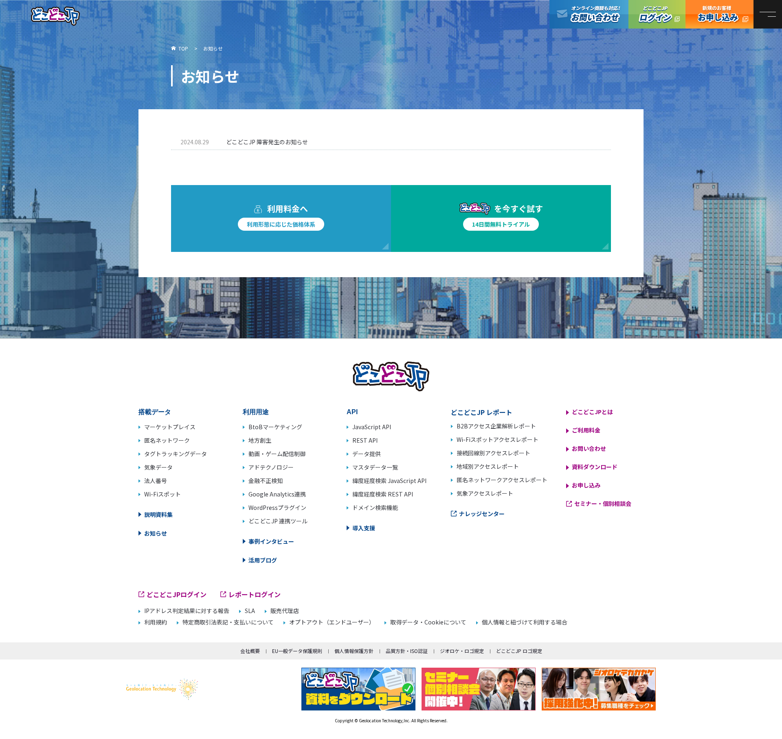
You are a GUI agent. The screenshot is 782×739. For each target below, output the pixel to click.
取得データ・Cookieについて (428, 622)
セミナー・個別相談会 (602, 503)
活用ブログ (262, 560)
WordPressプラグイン (277, 507)
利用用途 (256, 411)
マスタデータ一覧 (375, 467)
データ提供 (366, 454)
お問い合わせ (589, 448)
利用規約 (155, 622)
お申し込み (586, 485)
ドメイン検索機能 (375, 507)
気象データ (158, 467)
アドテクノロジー (271, 467)
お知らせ (155, 533)
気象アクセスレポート (485, 493)
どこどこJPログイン (656, 14)
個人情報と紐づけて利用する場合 (524, 622)
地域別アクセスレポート (488, 466)
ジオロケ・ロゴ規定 (462, 650)
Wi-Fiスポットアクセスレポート (497, 439)
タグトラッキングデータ (175, 454)
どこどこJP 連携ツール (278, 521)
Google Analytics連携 (277, 494)
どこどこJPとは (592, 412)
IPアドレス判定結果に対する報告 (186, 611)
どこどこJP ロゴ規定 (519, 650)
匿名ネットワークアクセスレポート (502, 480)
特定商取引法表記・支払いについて (228, 622)
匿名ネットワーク (167, 440)
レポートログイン (254, 594)
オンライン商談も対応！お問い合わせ (588, 14)
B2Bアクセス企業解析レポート (496, 426)
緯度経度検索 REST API (382, 494)
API (352, 411)
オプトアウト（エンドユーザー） (332, 622)
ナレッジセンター (482, 513)
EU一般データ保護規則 (297, 650)
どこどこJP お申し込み (719, 14)
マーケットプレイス (170, 427)
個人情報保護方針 (353, 650)
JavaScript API (371, 427)
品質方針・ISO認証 (407, 650)
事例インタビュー (271, 541)
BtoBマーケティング (275, 427)
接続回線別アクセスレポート (493, 453)
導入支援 (363, 528)
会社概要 (250, 650)
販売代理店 (284, 611)
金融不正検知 (265, 480)
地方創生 (259, 440)
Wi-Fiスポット (162, 494)
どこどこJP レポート (481, 412)
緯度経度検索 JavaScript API (389, 480)
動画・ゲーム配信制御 (276, 454)
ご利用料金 (586, 430)
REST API (365, 440)
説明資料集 (158, 514)
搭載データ (154, 411)
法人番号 (155, 480)
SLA (250, 611)
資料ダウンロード (594, 467)
